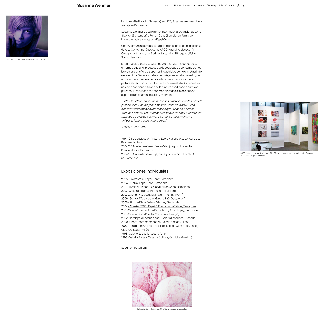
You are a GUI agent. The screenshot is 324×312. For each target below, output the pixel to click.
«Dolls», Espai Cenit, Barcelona (148, 183)
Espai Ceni (162, 39)
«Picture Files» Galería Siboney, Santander (154, 202)
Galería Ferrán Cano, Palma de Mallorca (153, 191)
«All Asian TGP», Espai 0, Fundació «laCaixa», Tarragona (162, 206)
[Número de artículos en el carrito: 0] (244, 5)
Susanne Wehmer (93, 5)
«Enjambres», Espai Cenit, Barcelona (151, 179)
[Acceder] (238, 5)
